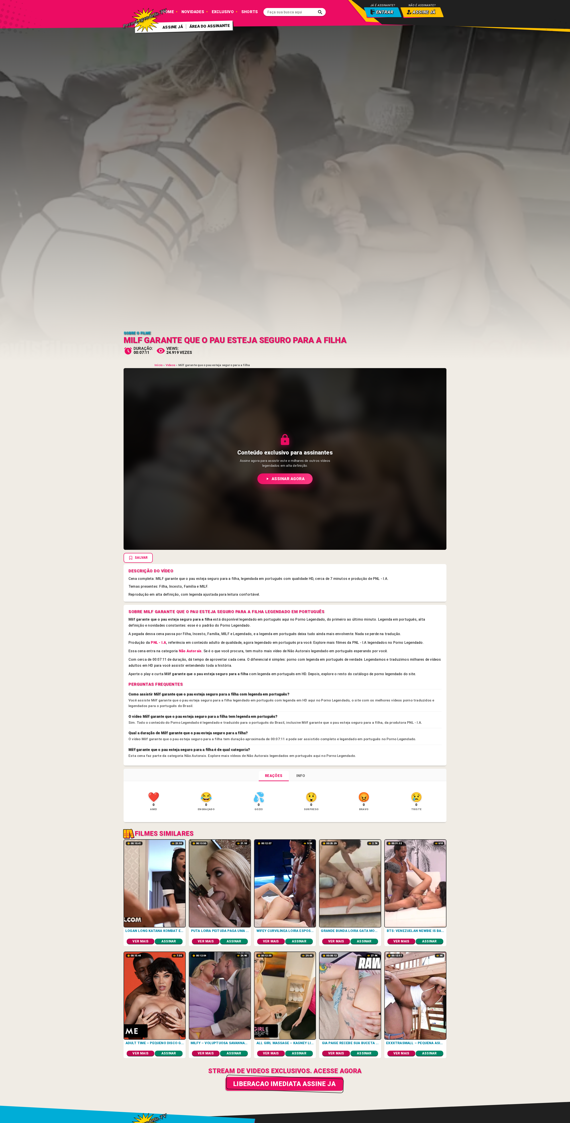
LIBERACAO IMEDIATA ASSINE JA (284, 1084)
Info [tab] (300, 776)
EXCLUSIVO (223, 12)
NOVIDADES (192, 12)
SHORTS (249, 12)
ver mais (140, 941)
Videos (170, 365)
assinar (168, 941)
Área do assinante (209, 26)
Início (159, 365)
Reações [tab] (274, 776)
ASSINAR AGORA (288, 479)
